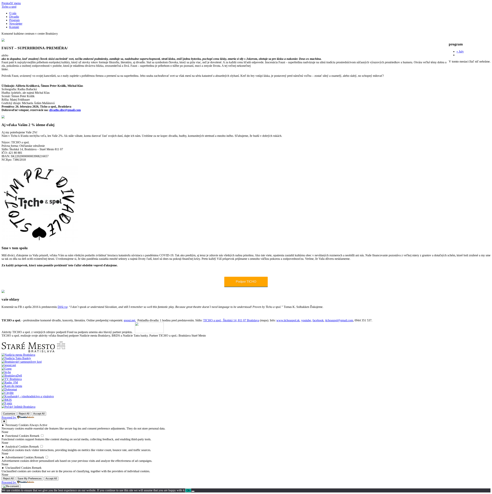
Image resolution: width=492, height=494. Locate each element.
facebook (318, 320)
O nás (12, 13)
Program (14, 20)
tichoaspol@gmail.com (339, 320)
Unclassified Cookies (18, 467)
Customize (9, 413)
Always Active (38, 425)
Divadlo (14, 16)
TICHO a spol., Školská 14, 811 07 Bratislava (231, 320)
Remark (34, 435)
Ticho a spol (9, 6)
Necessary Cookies (17, 425)
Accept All (39, 413)
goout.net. (130, 320)
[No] (192, 491)
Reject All (24, 413)
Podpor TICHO (246, 281)
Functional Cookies (17, 435)
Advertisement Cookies (19, 457)
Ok (188, 490)
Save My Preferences (29, 478)
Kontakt (14, 27)
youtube (306, 320)
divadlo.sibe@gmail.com (65, 110)
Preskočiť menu (11, 3)
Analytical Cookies (16, 446)
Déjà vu (62, 306)
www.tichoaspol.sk (288, 320)
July (460, 51)
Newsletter (15, 23)
